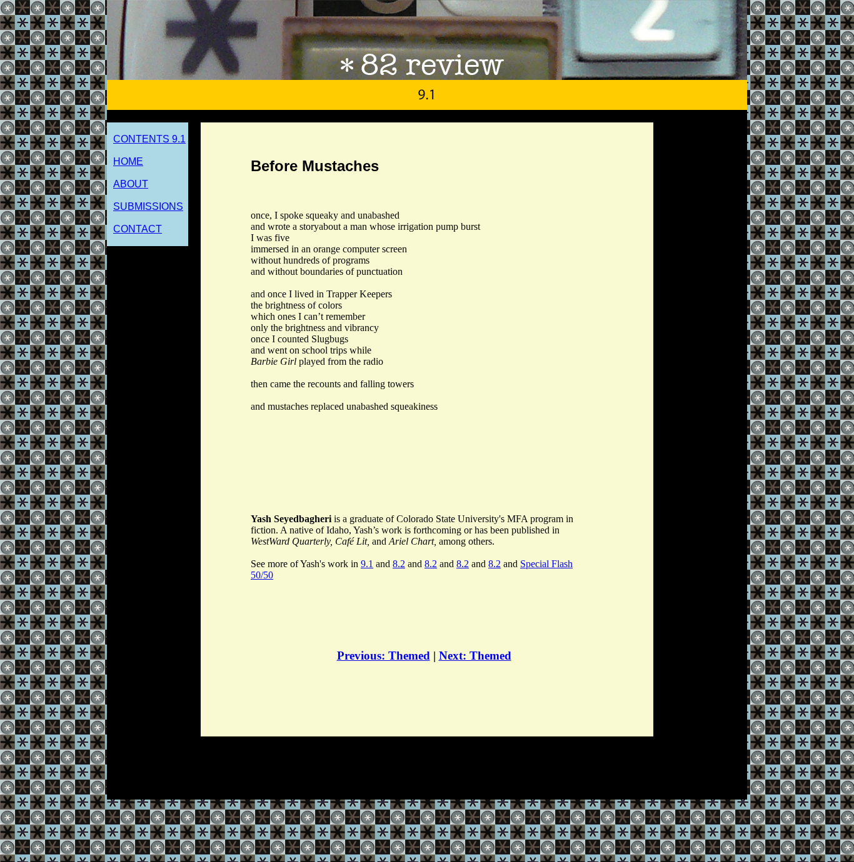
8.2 (399, 563)
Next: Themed (475, 655)
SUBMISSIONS (148, 206)
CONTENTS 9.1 (149, 139)
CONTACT (137, 229)
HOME (128, 161)
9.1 (367, 563)
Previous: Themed (383, 655)
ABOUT (130, 184)
